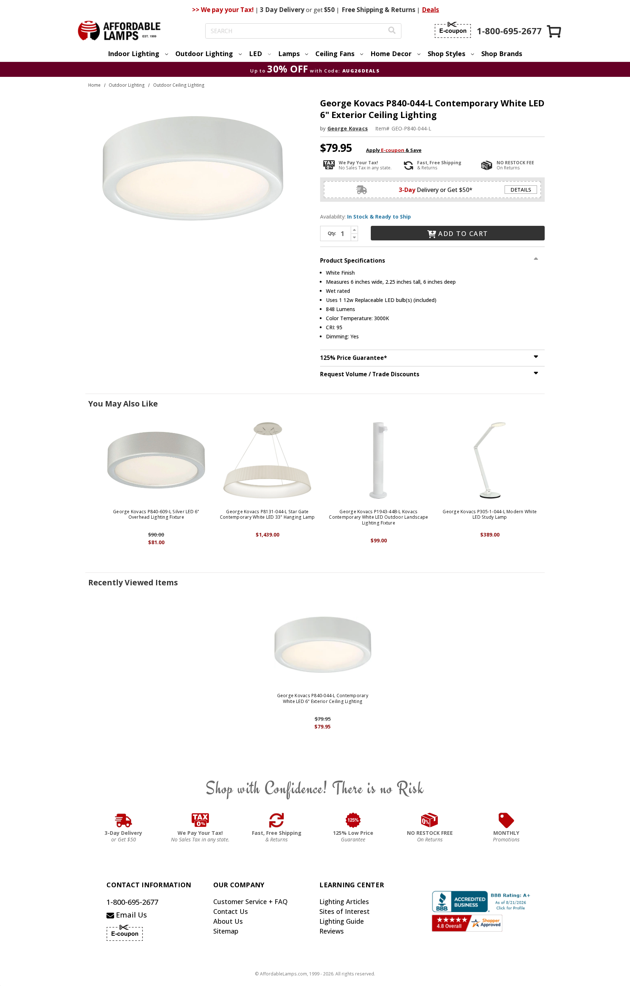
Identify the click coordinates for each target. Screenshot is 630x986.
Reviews (331, 931)
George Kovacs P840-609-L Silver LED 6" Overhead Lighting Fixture (156, 514)
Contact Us (230, 911)
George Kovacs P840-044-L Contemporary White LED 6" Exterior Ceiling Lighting (322, 698)
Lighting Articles (344, 901)
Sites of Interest (344, 911)
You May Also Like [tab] (123, 403)
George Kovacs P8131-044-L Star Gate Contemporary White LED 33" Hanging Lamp (267, 514)
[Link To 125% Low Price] (353, 820)
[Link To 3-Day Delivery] (123, 820)
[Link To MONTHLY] (506, 820)
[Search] (392, 31)
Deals (430, 9)
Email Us (130, 915)
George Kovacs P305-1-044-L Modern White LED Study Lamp (490, 514)
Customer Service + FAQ (250, 901)
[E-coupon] (452, 29)
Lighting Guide (341, 921)
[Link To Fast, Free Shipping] (276, 820)
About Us (228, 921)
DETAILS (520, 189)
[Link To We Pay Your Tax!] (200, 820)
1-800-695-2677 (132, 902)
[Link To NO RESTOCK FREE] (430, 820)
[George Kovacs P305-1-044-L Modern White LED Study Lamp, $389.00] (490, 460)
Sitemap (225, 931)
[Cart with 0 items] (554, 31)
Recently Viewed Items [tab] (133, 582)
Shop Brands (501, 53)
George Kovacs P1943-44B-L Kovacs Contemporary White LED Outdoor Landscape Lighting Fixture (378, 517)
